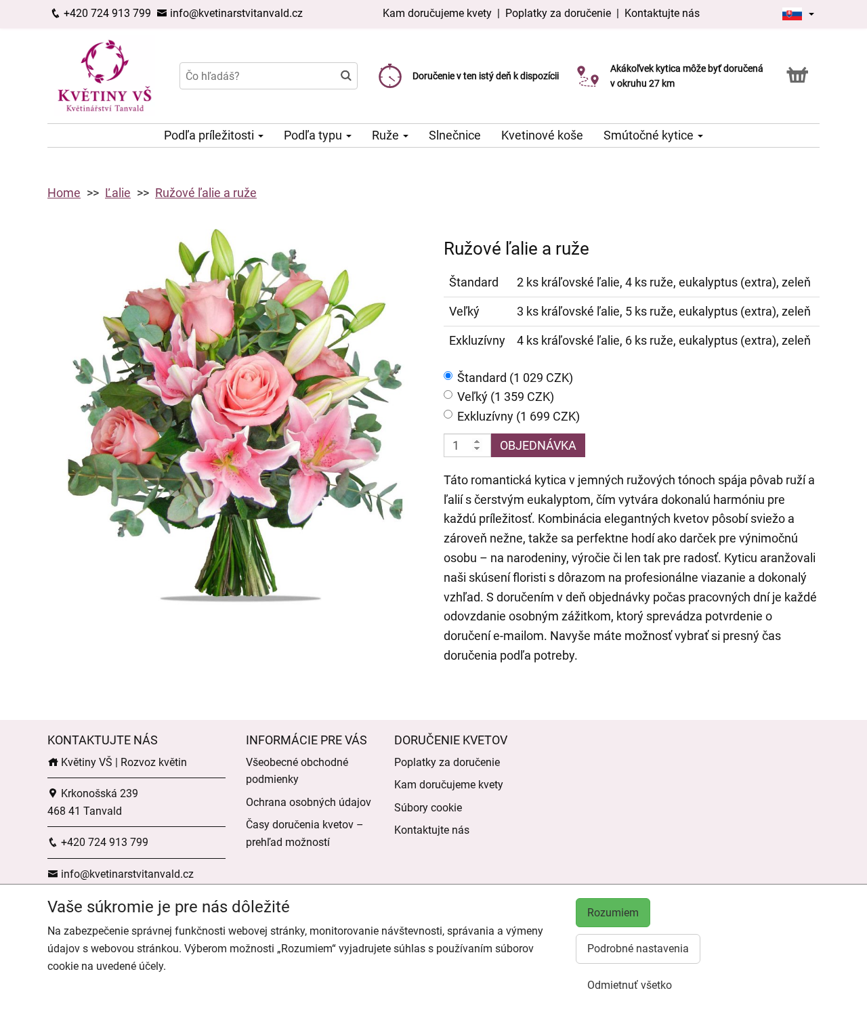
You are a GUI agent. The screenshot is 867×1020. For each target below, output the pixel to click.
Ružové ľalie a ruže (206, 193)
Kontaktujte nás (662, 13)
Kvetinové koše (542, 135)
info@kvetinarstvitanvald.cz (235, 13)
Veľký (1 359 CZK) (505, 396)
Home (64, 193)
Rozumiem (613, 912)
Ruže (387, 135)
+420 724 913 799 (106, 13)
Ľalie (118, 193)
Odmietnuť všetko (629, 985)
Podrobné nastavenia (638, 948)
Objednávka (538, 445)
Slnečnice (455, 135)
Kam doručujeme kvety (437, 13)
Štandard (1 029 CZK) (515, 377)
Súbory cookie (428, 807)
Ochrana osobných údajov (308, 802)
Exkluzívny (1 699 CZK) (518, 416)
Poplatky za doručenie (558, 13)
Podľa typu (314, 135)
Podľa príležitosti (210, 135)
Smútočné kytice (650, 135)
